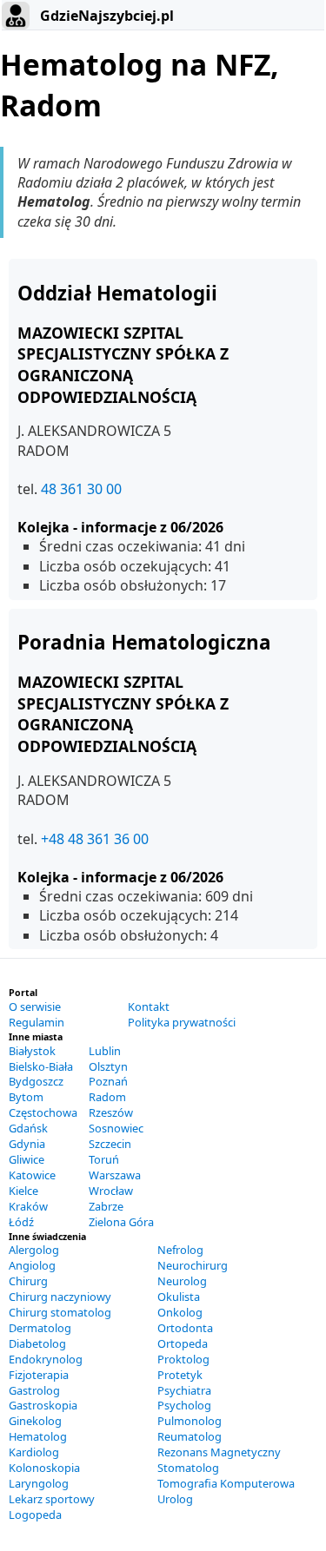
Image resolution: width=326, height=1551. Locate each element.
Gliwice (26, 1159)
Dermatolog (40, 1328)
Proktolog (183, 1359)
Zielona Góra (121, 1222)
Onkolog (180, 1312)
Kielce (23, 1190)
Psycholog (184, 1405)
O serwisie (35, 1006)
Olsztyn (108, 1066)
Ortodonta (185, 1328)
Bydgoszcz (36, 1081)
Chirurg (28, 1281)
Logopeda (35, 1514)
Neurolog (182, 1281)
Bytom (26, 1097)
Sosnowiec (116, 1128)
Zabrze (106, 1206)
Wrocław (111, 1190)
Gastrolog (34, 1390)
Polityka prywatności (182, 1022)
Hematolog (38, 1436)
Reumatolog (189, 1436)
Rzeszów (111, 1112)
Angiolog (32, 1265)
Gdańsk (28, 1128)
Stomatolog (188, 1467)
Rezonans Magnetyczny (219, 1452)
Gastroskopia (43, 1405)
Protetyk (180, 1375)
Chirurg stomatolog (60, 1312)
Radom (107, 1097)
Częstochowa (43, 1112)
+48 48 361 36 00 (95, 838)
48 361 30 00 (81, 488)
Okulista (178, 1296)
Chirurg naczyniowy (60, 1296)
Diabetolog (37, 1343)
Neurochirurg (192, 1265)
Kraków (28, 1206)
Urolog (175, 1499)
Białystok (32, 1051)
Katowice (32, 1175)
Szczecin (110, 1144)
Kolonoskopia (44, 1467)
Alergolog (34, 1249)
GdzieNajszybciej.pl (105, 15)
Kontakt (149, 1006)
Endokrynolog (46, 1359)
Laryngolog (39, 1483)
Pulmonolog (189, 1421)
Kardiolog (34, 1452)
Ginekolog (35, 1421)
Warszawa (115, 1175)
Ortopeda (182, 1343)
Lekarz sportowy (52, 1499)
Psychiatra (184, 1390)
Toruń (104, 1159)
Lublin (105, 1051)
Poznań (108, 1081)
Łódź (21, 1222)
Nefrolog (180, 1249)
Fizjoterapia (39, 1375)
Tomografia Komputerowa (226, 1483)
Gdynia (27, 1144)
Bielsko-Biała (41, 1066)
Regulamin (36, 1022)
